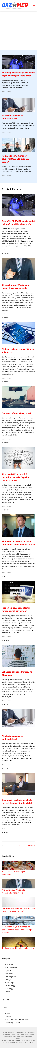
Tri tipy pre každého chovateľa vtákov (18, 948)
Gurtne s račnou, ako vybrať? (16, 413)
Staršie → (31, 846)
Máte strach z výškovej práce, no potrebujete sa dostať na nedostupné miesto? (17, 930)
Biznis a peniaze (6, 91)
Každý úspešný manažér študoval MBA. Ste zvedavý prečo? (15, 159)
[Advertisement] (18, 30)
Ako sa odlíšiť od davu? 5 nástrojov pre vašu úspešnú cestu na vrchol (15, 477)
